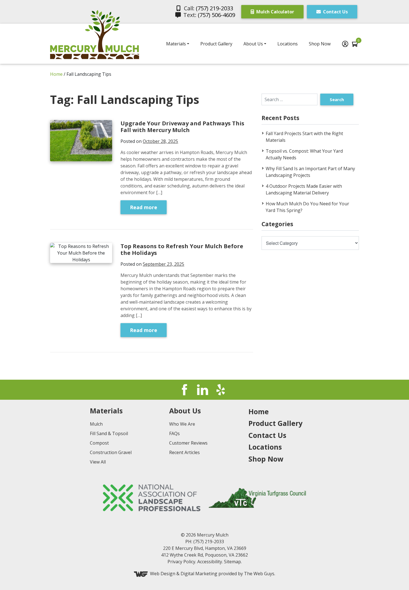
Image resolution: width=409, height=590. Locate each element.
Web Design (162, 574)
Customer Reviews (188, 443)
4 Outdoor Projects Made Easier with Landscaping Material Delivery (304, 189)
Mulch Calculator (274, 12)
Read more (143, 207)
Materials (176, 44)
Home (56, 74)
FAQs (174, 433)
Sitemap (232, 562)
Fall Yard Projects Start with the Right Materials (304, 136)
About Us (253, 44)
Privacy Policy (181, 562)
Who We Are (182, 424)
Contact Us (335, 12)
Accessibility (209, 562)
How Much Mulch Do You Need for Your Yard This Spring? (307, 207)
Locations (287, 44)
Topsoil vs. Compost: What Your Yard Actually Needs (304, 154)
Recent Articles (184, 452)
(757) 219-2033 (214, 8)
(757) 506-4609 (216, 15)
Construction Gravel (111, 452)
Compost (99, 443)
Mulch (96, 424)
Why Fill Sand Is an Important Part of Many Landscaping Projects (310, 171)
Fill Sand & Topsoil (109, 433)
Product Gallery (216, 44)
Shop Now (320, 44)
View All (98, 462)
